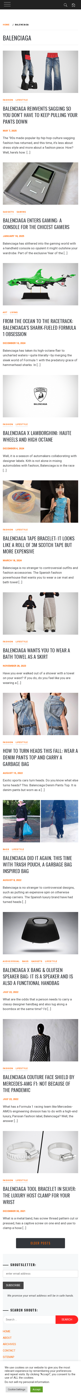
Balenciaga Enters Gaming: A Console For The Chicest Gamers (36, 223)
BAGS (25, 961)
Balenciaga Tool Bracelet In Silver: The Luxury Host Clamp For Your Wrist (39, 1195)
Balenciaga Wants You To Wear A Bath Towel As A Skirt (36, 653)
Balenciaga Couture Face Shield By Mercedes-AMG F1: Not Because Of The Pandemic (38, 1083)
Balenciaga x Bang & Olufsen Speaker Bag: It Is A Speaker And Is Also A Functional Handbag (38, 976)
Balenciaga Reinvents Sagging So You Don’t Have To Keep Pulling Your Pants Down (40, 115)
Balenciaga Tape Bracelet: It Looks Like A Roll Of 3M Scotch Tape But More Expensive (38, 545)
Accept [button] (36, 1389)
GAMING (21, 212)
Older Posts (40, 1243)
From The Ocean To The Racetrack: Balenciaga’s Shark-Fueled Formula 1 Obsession (39, 327)
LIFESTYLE (22, 100)
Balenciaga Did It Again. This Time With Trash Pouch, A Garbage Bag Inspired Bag (37, 864)
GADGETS (36, 961)
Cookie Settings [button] (16, 1389)
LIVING (14, 312)
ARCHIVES (9, 1344)
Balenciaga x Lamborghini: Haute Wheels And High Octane (37, 436)
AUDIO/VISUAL (11, 961)
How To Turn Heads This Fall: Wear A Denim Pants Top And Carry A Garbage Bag (40, 757)
